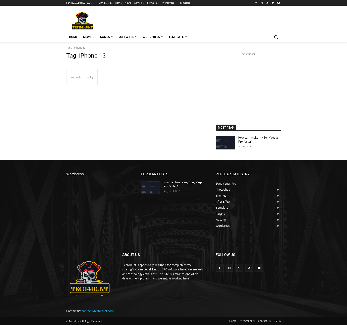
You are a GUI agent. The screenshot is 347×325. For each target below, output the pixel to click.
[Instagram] (261, 3)
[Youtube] (278, 3)
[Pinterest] (239, 268)
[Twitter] (267, 3)
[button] (276, 37)
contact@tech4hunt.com (98, 311)
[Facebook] (256, 3)
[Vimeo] (272, 3)
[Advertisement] (204, 20)
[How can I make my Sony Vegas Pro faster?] (225, 142)
